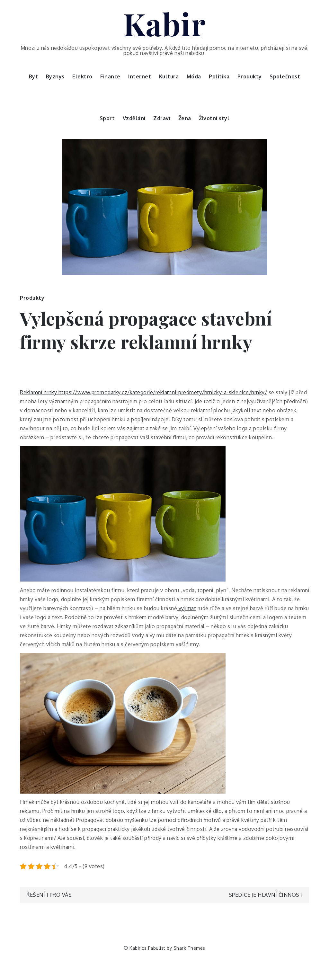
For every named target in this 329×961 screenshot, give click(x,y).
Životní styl (214, 118)
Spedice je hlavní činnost (266, 895)
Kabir (164, 23)
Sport (107, 118)
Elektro (82, 76)
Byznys (55, 76)
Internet (139, 76)
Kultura (169, 76)
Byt (33, 76)
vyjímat (186, 608)
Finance (110, 76)
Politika (219, 76)
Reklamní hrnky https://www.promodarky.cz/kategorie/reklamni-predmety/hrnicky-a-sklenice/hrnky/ (143, 392)
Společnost (285, 76)
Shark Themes (189, 948)
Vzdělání (134, 118)
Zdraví (161, 118)
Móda (194, 76)
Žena (184, 118)
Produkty (249, 76)
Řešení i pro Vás (49, 895)
